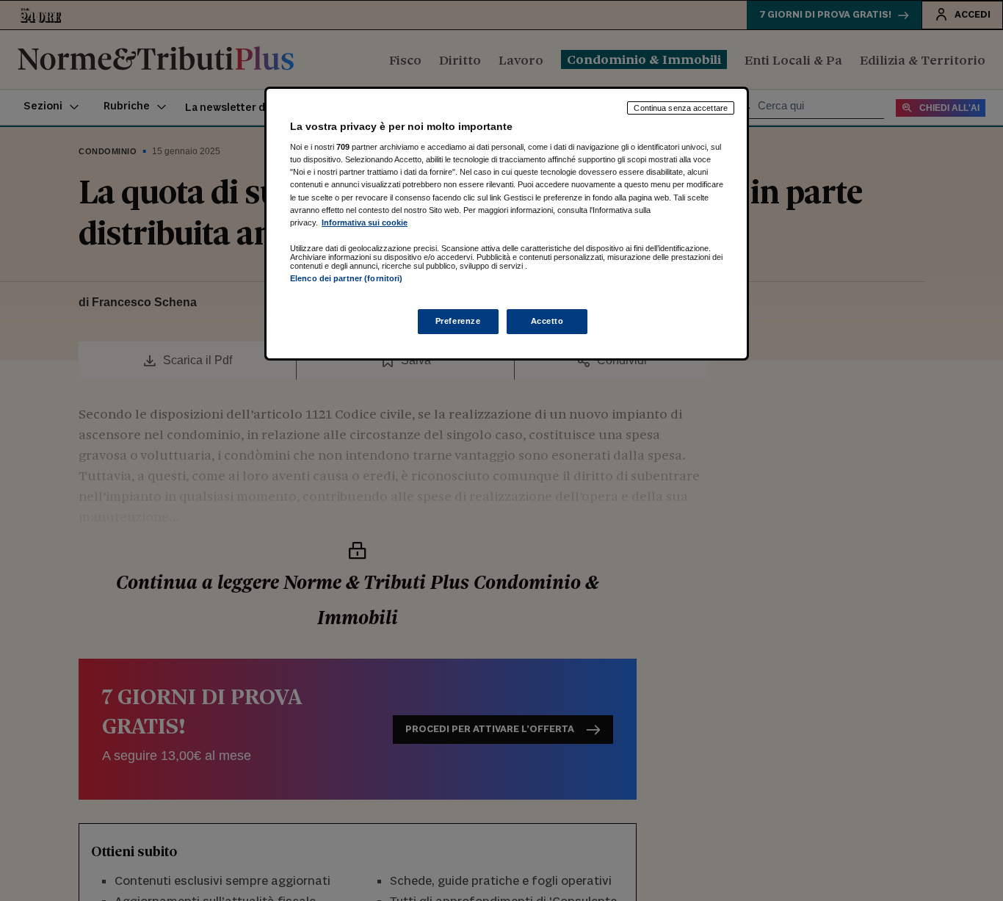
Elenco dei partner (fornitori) (346, 278)
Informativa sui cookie (365, 222)
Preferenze (458, 320)
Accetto (547, 320)
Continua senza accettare (681, 108)
